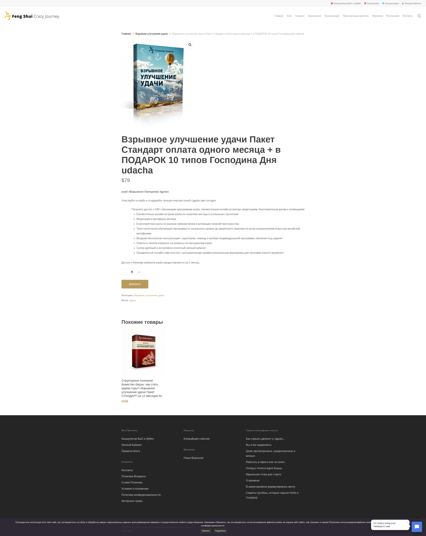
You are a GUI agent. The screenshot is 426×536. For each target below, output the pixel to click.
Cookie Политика (131, 482)
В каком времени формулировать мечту (270, 486)
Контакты (127, 470)
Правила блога (130, 451)
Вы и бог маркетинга (258, 445)
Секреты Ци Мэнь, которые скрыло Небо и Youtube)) (272, 495)
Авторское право (132, 501)
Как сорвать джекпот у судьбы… (266, 438)
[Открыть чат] (417, 527)
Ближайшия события (197, 438)
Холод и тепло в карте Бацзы (264, 468)
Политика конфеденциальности (141, 494)
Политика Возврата (133, 476)
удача (132, 300)
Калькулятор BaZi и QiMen (137, 438)
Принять (206, 531)
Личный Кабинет (131, 445)
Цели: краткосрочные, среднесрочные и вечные (270, 453)
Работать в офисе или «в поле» (265, 462)
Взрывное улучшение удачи (151, 33)
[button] (190, 45)
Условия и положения (134, 488)
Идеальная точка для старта (263, 474)
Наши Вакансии (193, 457)
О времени (252, 480)
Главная (126, 33)
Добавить (135, 284)
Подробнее (220, 531)
